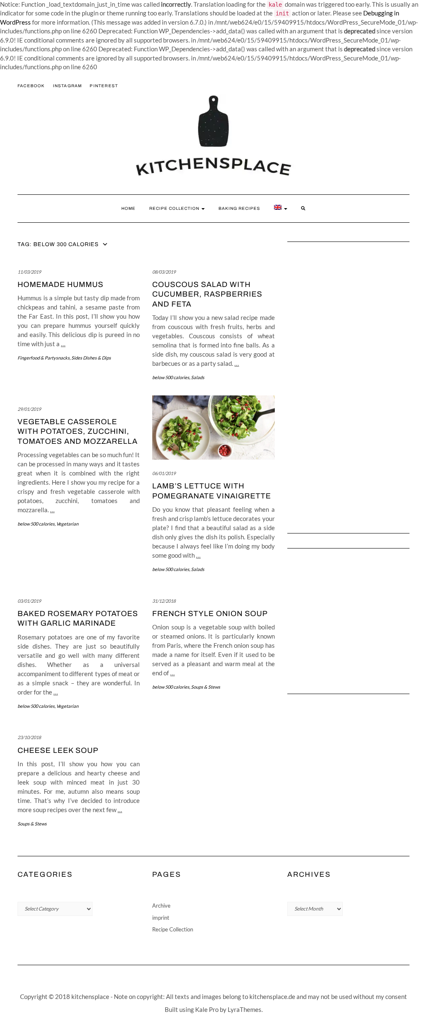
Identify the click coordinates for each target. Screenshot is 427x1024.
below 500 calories (170, 377)
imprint (160, 917)
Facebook (31, 85)
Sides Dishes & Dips (91, 357)
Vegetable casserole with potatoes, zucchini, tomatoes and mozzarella (78, 431)
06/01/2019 (164, 473)
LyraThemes (244, 1009)
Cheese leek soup (58, 750)
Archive (161, 905)
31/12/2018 (164, 601)
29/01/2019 (29, 409)
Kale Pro (207, 1009)
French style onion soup (210, 613)
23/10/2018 (29, 737)
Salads (197, 377)
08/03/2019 (164, 271)
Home (128, 208)
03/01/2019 (29, 601)
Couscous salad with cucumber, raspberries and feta (207, 294)
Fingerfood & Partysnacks (44, 357)
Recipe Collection (175, 208)
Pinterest (104, 85)
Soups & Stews (205, 686)
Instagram (67, 85)
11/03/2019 (29, 271)
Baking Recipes (239, 208)
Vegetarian (67, 523)
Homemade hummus (60, 284)
